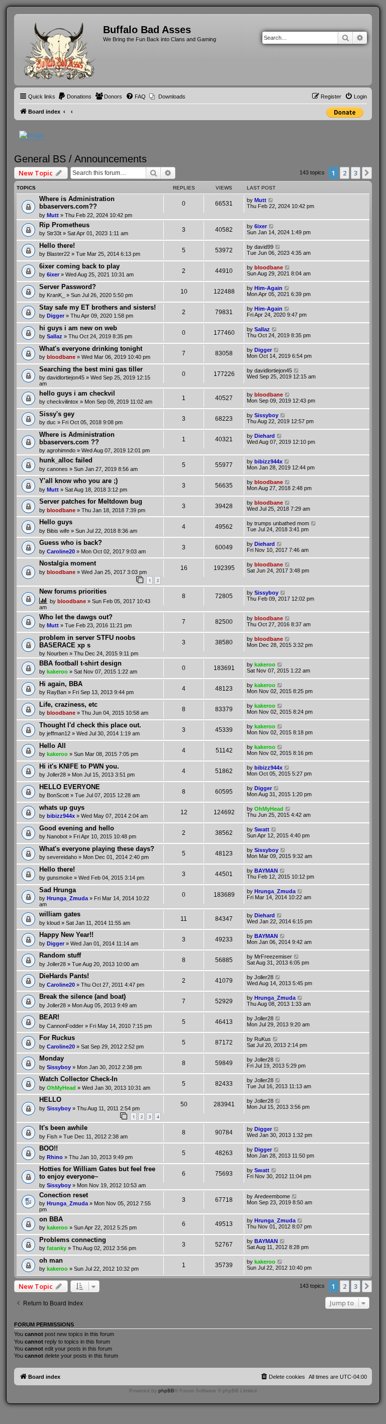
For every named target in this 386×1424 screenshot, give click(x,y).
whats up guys (61, 807)
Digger (55, 316)
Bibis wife (58, 531)
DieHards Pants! (64, 976)
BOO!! (48, 1148)
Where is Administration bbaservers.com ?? (77, 438)
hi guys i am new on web (78, 328)
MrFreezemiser (273, 957)
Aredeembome (272, 1196)
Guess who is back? (70, 542)
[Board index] (60, 50)
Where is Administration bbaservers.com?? (77, 202)
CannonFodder (65, 1026)
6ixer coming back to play (79, 266)
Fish (52, 1136)
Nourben (57, 653)
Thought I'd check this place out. (90, 725)
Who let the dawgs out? (76, 617)
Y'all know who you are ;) (78, 481)
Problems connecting (72, 1240)
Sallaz (54, 336)
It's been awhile (63, 1127)
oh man (51, 1260)
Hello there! (57, 245)
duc (51, 422)
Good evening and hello (76, 828)
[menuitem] (74, 96)
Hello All (52, 745)
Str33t (54, 233)
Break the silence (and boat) (82, 996)
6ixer (260, 226)
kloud (53, 923)
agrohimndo (61, 450)
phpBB (166, 1390)
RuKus (262, 1039)
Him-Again (268, 288)
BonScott (58, 795)
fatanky (56, 1248)
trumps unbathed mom (281, 523)
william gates (59, 914)
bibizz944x (268, 461)
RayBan (56, 692)
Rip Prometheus (64, 225)
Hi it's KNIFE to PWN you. (79, 766)
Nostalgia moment (67, 563)
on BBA (51, 1219)
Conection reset (63, 1195)
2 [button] (344, 172)
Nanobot (57, 836)
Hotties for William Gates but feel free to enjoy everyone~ (97, 1172)
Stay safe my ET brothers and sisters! (97, 307)
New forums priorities (73, 591)
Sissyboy (266, 415)
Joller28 (56, 775)
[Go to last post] (271, 200)
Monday (51, 1058)
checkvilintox (62, 402)
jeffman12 (58, 733)
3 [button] (355, 172)
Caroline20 (61, 551)
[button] (367, 173)
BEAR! (49, 1017)
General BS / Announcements (80, 158)
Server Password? (67, 287)
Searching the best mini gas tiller (91, 369)
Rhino (55, 1157)
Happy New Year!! (66, 934)
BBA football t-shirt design (80, 663)
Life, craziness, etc (68, 704)
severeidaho (62, 857)
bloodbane (268, 267)
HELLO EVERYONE (69, 787)
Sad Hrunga (57, 890)
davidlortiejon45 (65, 377)
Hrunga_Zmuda (67, 898)
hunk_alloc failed (65, 460)
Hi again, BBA (60, 684)
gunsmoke (59, 878)
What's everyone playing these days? (96, 848)
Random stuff (60, 955)
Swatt (261, 829)
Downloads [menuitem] (171, 96)
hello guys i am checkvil (77, 393)
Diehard (264, 436)
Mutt (53, 215)
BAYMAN (266, 871)
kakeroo (57, 672)
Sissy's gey (56, 414)
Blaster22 (58, 254)
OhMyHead (268, 809)
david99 (263, 247)
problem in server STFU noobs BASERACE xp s (87, 641)
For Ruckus (57, 1037)
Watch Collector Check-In (78, 1079)
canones (57, 469)
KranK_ (56, 295)
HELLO (50, 1099)
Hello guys (55, 522)
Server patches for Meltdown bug (90, 501)
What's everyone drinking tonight (90, 348)
